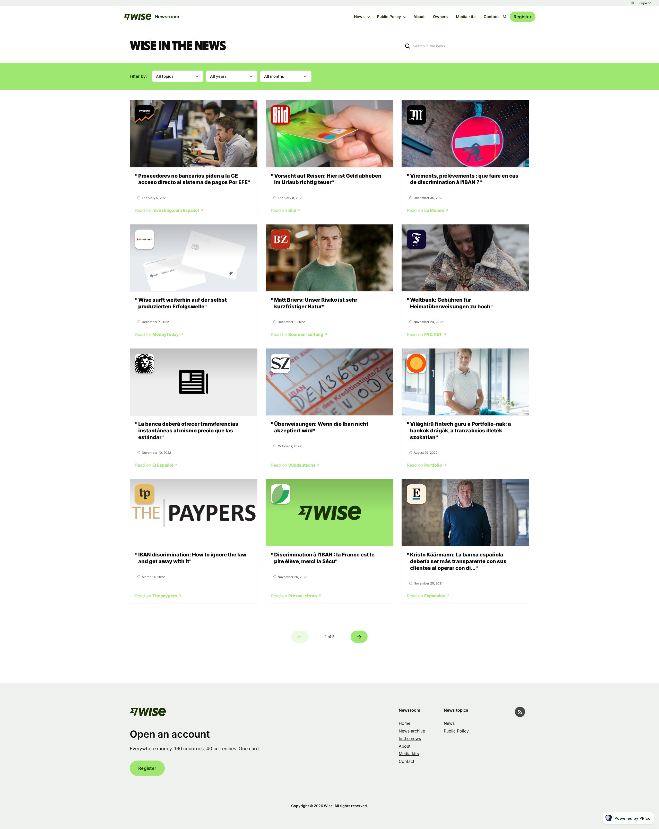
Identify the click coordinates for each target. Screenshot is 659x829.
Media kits (465, 16)
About (419, 16)
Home (404, 723)
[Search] (408, 46)
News (359, 16)
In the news (410, 738)
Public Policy (389, 16)
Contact (491, 16)
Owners (440, 16)
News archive (412, 731)
